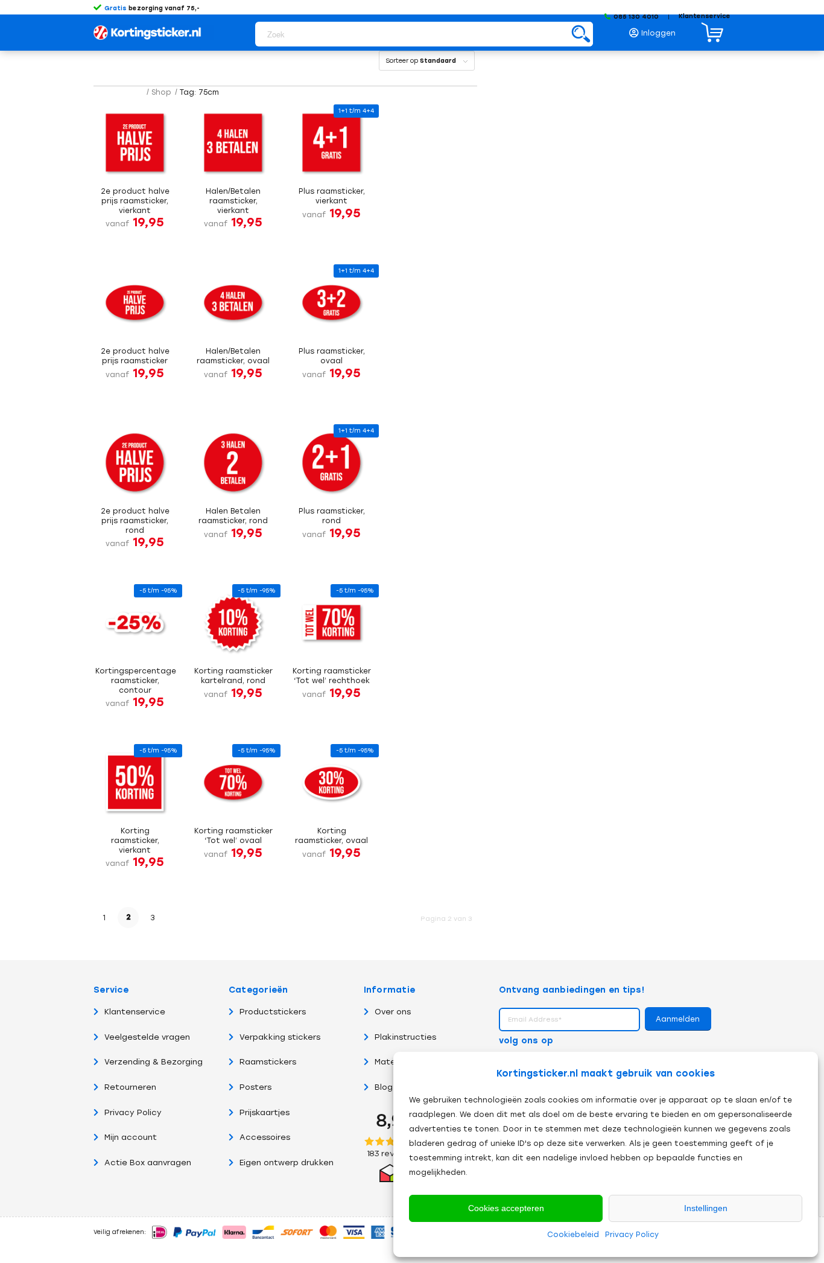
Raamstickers (267, 1061)
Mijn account (130, 1137)
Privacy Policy (632, 1234)
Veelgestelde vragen (147, 1037)
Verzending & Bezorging (153, 1061)
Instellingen (705, 1208)
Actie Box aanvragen (147, 1162)
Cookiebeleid (573, 1234)
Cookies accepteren (506, 1208)
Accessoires (264, 1137)
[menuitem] (655, 30)
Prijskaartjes (264, 1112)
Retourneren (130, 1087)
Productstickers (272, 1011)
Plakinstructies (405, 1037)
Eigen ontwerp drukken (286, 1162)
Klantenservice (705, 16)
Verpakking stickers (279, 1037)
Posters (255, 1087)
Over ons (393, 1011)
